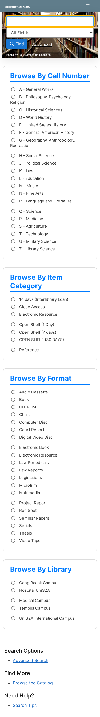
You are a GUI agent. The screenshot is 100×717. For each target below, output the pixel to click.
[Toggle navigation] (88, 6)
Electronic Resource (37, 314)
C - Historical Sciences (40, 109)
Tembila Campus (34, 608)
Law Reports (30, 470)
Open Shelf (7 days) (37, 332)
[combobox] (50, 21)
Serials (25, 525)
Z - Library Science (36, 248)
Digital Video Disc (35, 437)
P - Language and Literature (45, 201)
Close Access (31, 306)
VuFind (13, 9)
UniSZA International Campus (46, 618)
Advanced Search (30, 660)
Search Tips (25, 705)
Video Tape (29, 540)
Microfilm (27, 485)
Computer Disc (32, 422)
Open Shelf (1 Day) (36, 324)
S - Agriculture (32, 226)
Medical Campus (34, 600)
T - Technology (33, 233)
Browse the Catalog (33, 682)
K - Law (25, 170)
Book (23, 399)
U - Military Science (37, 241)
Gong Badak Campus (38, 582)
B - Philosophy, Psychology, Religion (40, 99)
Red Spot (27, 510)
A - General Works (36, 89)
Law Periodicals (33, 462)
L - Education (31, 178)
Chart (24, 414)
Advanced (42, 44)
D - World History (35, 117)
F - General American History (46, 132)
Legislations (30, 477)
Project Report (32, 502)
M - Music (28, 185)
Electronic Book (33, 447)
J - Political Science (37, 163)
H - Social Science (36, 155)
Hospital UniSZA (34, 590)
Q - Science (29, 211)
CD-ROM (27, 407)
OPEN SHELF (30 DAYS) (41, 339)
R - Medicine (30, 218)
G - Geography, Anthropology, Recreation (42, 143)
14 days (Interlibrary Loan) (43, 299)
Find (19, 43)
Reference (28, 349)
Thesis (25, 533)
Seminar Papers (33, 518)
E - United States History (42, 124)
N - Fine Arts (30, 193)
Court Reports (32, 429)
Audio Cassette (33, 392)
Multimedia (29, 492)
